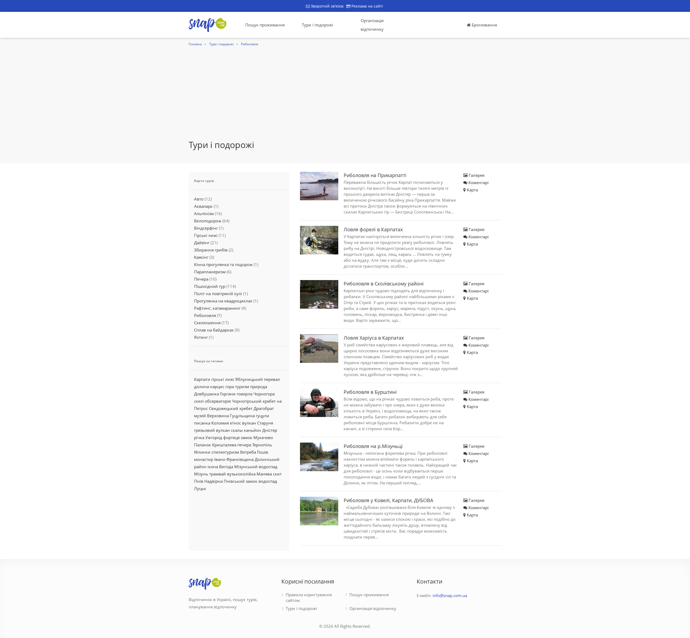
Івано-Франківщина (234, 459)
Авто (198, 199)
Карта (472, 189)
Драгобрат (264, 408)
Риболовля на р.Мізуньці (373, 446)
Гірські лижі (206, 235)
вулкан (249, 423)
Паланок (202, 444)
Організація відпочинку (372, 25)
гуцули (262, 415)
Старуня (265, 423)
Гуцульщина (242, 415)
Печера (201, 279)
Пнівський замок (240, 481)
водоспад (267, 481)
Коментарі (478, 182)
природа (258, 386)
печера (244, 444)
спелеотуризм (225, 452)
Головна (195, 44)
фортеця (231, 437)
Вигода (226, 466)
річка (199, 437)
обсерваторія (218, 401)
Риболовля (249, 44)
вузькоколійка (241, 474)
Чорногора (264, 393)
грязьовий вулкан (212, 430)
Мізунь (201, 474)
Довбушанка (206, 393)
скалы (237, 430)
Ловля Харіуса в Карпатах (374, 337)
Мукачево (263, 437)
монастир (203, 459)
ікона (213, 466)
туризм (242, 386)
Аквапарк (203, 206)
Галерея (476, 175)
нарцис (217, 386)
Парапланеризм (210, 271)
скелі (199, 401)
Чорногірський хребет (254, 401)
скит (277, 474)
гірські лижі (222, 379)
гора (229, 386)
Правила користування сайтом (309, 597)
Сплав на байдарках (214, 330)
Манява (264, 474)
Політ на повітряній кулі (218, 293)
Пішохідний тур (209, 286)
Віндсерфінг (206, 228)
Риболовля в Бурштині (370, 392)
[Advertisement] (345, 88)
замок (246, 437)
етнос (235, 423)
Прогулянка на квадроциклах (223, 301)
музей (200, 415)
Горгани (228, 393)
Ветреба (248, 452)
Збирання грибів (210, 250)
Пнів (198, 481)
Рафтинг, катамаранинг (217, 308)
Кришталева (224, 444)
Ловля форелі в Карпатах (373, 229)
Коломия (220, 423)
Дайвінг (201, 242)
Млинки (202, 452)
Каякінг (201, 257)
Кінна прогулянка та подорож (223, 264)
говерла (244, 393)
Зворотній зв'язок (327, 6)
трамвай (217, 474)
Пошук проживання (265, 24)
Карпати (202, 379)
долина (201, 386)
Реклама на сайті (366, 6)
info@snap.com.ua (450, 595)
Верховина (218, 415)
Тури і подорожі (317, 24)
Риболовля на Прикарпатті (375, 175)
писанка (202, 423)
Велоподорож (207, 220)
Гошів (262, 452)
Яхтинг (201, 337)
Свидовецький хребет (231, 408)
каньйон (252, 430)
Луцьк (200, 488)
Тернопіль (262, 444)
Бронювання (484, 24)
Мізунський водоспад (255, 466)
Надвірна (213, 481)
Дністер (269, 430)
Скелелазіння (207, 322)
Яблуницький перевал (257, 379)
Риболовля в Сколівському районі (384, 283)
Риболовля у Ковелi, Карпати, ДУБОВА (388, 500)
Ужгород (213, 437)
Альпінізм (204, 213)
